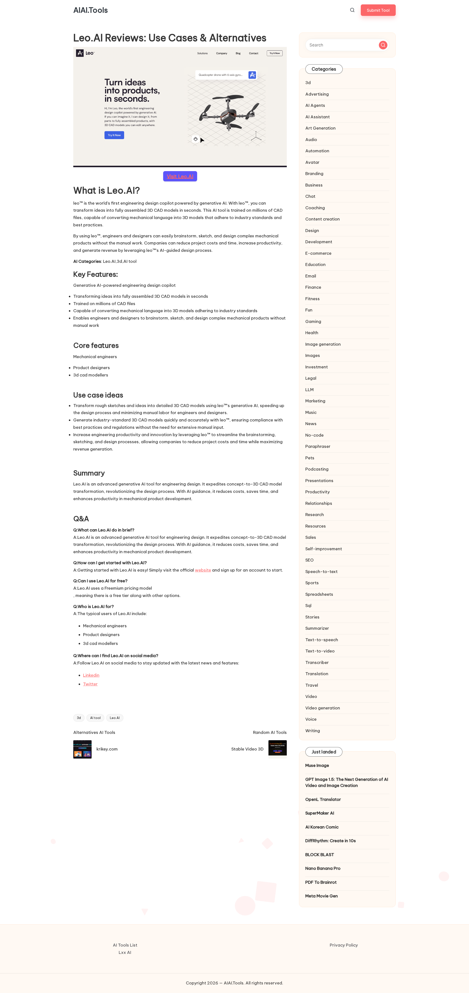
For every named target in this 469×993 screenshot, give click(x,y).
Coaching (315, 207)
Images (312, 355)
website (203, 570)
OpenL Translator (323, 799)
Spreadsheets (319, 594)
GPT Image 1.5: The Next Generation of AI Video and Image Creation (346, 782)
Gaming (313, 321)
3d (79, 718)
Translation (316, 673)
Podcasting (317, 469)
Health (311, 332)
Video (311, 696)
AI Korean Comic (322, 827)
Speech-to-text (321, 571)
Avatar (312, 162)
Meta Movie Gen (321, 896)
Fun (308, 310)
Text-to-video (320, 651)
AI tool (95, 718)
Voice (311, 719)
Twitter (90, 684)
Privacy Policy (344, 945)
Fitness (312, 298)
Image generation (323, 344)
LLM (309, 389)
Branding (314, 173)
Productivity (317, 492)
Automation (317, 151)
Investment (316, 367)
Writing (312, 730)
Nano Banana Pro (323, 868)
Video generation (322, 708)
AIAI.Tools (90, 10)
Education (315, 264)
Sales (310, 537)
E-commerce (318, 253)
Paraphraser (317, 446)
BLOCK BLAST (319, 854)
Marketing (315, 401)
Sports (312, 582)
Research (314, 514)
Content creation (322, 219)
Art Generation (320, 128)
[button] (378, 10)
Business (314, 185)
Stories (312, 617)
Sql (308, 605)
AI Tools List (125, 945)
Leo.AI (115, 718)
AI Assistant (317, 117)
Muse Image (317, 765)
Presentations (319, 480)
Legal (310, 378)
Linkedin (91, 675)
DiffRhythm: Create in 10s (330, 840)
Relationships (318, 503)
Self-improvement (323, 549)
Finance (313, 287)
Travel (311, 685)
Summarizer (317, 628)
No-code (314, 435)
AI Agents (315, 105)
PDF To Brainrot (321, 882)
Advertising (317, 94)
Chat (310, 196)
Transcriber (317, 662)
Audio (311, 139)
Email (310, 276)
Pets (309, 458)
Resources (315, 526)
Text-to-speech (321, 639)
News (311, 423)
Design (312, 230)
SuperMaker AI (319, 813)
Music (311, 412)
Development (318, 241)
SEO (309, 560)
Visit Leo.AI (180, 176)
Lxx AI (125, 952)
